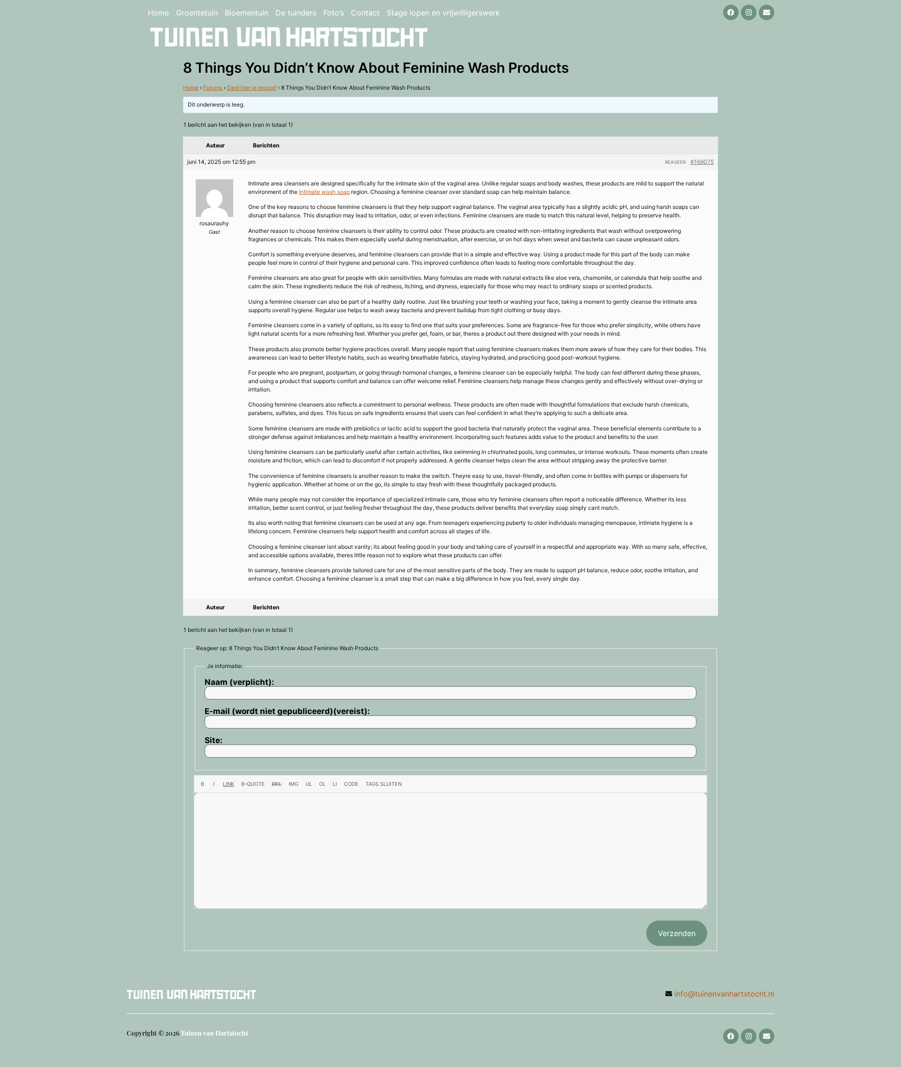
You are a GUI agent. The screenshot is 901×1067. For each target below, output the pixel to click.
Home (158, 12)
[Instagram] (748, 12)
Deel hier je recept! (251, 87)
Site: (213, 741)
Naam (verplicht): (239, 682)
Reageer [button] (675, 162)
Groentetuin (197, 12)
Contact (365, 12)
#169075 (702, 161)
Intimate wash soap (324, 191)
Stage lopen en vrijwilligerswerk (443, 12)
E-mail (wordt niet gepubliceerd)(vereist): (287, 711)
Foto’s (333, 12)
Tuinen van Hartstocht (214, 1033)
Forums (212, 87)
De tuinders (295, 12)
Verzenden (676, 933)
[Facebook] (731, 12)
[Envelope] (766, 12)
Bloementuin (246, 12)
